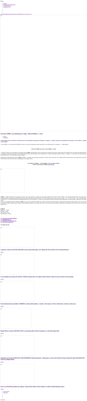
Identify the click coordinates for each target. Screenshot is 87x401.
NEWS (4, 136)
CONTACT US (6, 7)
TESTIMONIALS (7, 5)
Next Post (5, 392)
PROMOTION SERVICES (9, 4)
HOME (5, 3)
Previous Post (6, 391)
